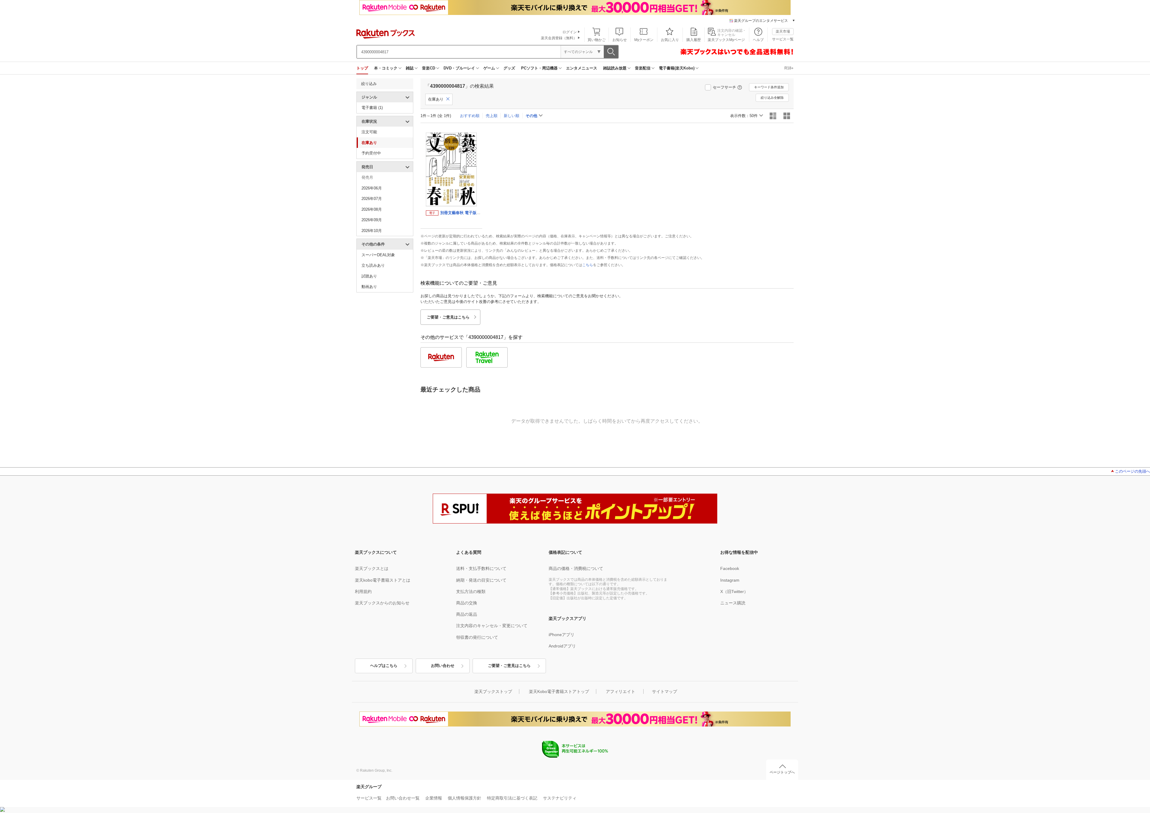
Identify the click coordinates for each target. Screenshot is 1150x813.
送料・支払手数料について (481, 568)
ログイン (569, 32)
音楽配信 (642, 68)
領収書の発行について (477, 637)
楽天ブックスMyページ (726, 40)
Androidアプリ (562, 646)
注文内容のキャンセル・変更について (491, 625)
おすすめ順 (469, 115)
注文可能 (369, 132)
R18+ (789, 68)
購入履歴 (693, 40)
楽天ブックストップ (493, 691)
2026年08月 (371, 209)
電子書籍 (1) (372, 107)
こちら (587, 265)
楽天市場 (783, 31)
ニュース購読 (732, 602)
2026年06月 (371, 188)
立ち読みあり (373, 265)
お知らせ (619, 40)
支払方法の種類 (470, 591)
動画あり (369, 286)
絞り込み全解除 (772, 97)
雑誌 (410, 68)
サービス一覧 (783, 39)
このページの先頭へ (1132, 471)
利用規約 (363, 591)
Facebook (729, 568)
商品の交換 (466, 602)
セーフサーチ (724, 87)
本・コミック (385, 68)
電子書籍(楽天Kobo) (676, 68)
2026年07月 (371, 198)
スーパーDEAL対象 (378, 255)
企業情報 (433, 798)
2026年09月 (371, 220)
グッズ (509, 68)
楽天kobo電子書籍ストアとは (382, 580)
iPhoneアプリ (561, 634)
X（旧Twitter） (734, 591)
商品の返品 (466, 614)
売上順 (491, 115)
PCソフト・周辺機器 (539, 68)
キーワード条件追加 (769, 87)
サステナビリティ (559, 798)
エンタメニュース (581, 68)
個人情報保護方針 (464, 798)
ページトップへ (782, 772)
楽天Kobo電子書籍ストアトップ (559, 691)
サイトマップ (664, 691)
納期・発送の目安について (481, 580)
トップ (362, 68)
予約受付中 (371, 153)
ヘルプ (758, 40)
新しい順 (511, 115)
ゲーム (489, 68)
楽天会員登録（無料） (559, 38)
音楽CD (428, 68)
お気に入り (670, 40)
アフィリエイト (620, 691)
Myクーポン (643, 40)
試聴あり (369, 276)
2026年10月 (371, 230)
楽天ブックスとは (371, 568)
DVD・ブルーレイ (459, 68)
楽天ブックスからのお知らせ (382, 602)
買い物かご (597, 40)
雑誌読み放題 (615, 68)
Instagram (729, 580)
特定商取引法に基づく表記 (512, 798)
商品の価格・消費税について (576, 568)
